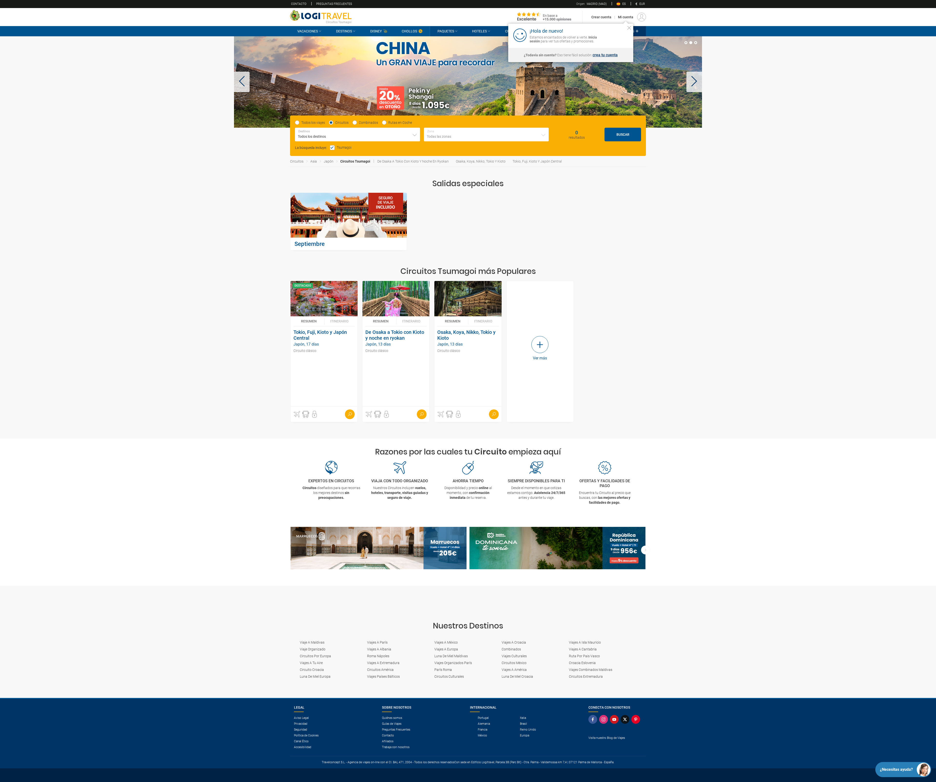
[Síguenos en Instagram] (604, 719)
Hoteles (479, 31)
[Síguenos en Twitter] (626, 719)
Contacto (298, 4)
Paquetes (446, 31)
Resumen (309, 321)
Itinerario (339, 321)
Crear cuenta (601, 17)
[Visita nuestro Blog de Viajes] (615, 746)
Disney (376, 31)
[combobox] (357, 134)
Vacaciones (307, 31)
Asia (313, 161)
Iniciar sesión (614, 35)
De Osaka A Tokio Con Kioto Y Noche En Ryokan (413, 161)
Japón (328, 161)
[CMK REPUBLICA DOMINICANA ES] (557, 548)
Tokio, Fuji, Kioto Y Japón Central (537, 161)
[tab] (685, 42)
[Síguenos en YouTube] (615, 719)
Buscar (622, 134)
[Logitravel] (544, 17)
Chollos (409, 31)
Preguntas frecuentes (334, 4)
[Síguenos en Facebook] (593, 719)
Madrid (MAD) (591, 4)
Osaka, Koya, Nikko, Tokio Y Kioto (481, 161)
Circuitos (296, 161)
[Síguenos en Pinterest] (636, 719)
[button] (242, 82)
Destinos (344, 31)
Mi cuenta (625, 17)
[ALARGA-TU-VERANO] (468, 82)
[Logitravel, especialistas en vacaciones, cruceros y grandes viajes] (320, 15)
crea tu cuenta (605, 55)
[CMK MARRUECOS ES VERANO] (379, 548)
